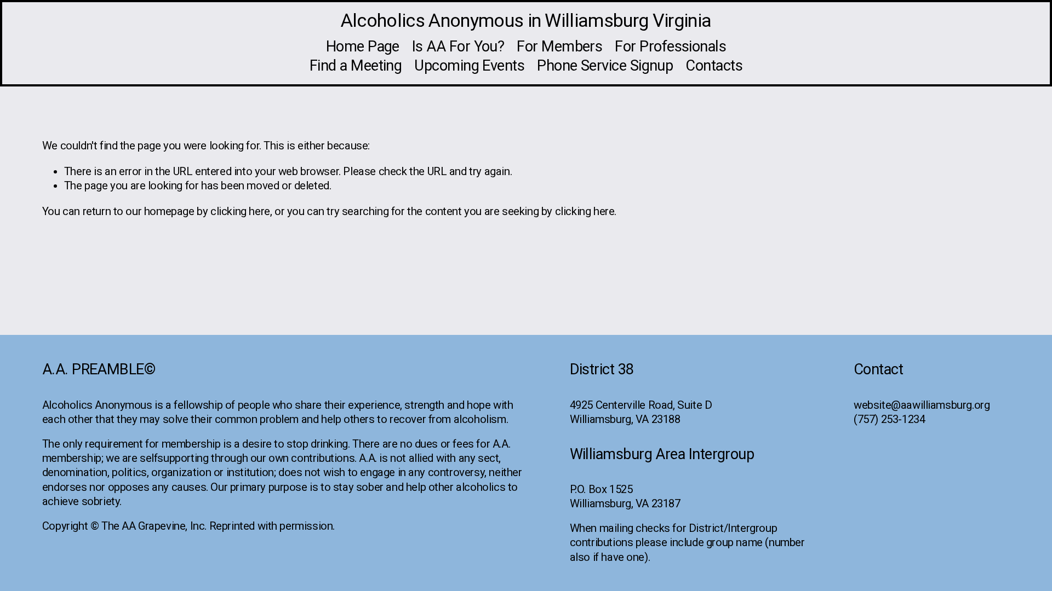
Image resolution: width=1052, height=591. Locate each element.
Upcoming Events (469, 65)
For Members (559, 46)
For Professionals (670, 46)
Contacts (713, 65)
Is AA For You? (458, 46)
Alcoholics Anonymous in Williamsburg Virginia (526, 20)
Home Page (362, 46)
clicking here (240, 211)
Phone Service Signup (605, 65)
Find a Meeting (356, 65)
